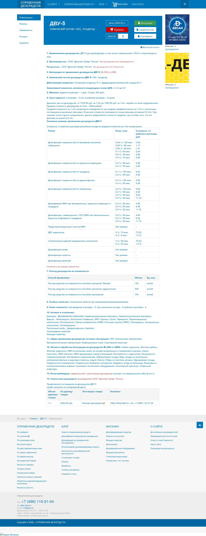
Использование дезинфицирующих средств (80, 446)
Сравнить (24, 42)
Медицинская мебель (115, 452)
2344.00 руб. (66, 402)
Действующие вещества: (60, 82)
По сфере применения (27, 452)
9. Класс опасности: (57, 307)
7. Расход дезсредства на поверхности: (68, 270)
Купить (118, 29)
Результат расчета (25, 487)
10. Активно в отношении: (60, 312)
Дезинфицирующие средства (118, 432)
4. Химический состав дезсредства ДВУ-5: (69, 77)
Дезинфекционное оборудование (120, 448)
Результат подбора (25, 464)
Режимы (23, 23)
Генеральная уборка (26, 472)
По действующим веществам (29, 448)
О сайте (53, 4)
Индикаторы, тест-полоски (117, 460)
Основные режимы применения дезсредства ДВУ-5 (74, 120)
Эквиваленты (25, 30)
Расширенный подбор (26, 460)
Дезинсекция (111, 444)
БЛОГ (65, 426)
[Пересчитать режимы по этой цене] (123, 36)
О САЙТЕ (157, 426)
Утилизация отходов (70, 457)
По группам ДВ (23, 436)
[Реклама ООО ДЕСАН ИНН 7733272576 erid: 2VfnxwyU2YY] (177, 29)
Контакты (138, 4)
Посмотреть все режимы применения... (63, 266)
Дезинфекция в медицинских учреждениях (80, 436)
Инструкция (146, 22)
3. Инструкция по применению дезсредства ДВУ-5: (74, 71)
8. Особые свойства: (58, 301)
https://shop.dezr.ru (120, 402)
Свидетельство (146, 29)
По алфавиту (22, 432)
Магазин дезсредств (92, 402)
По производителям (25, 440)
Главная (33, 418)
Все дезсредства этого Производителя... (117, 61)
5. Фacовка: (53, 92)
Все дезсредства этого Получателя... (108, 66)
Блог (102, 4)
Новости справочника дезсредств (76, 432)
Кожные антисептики (115, 436)
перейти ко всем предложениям (142, 102)
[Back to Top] (200, 425)
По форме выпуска (25, 456)
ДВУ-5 (43, 418)
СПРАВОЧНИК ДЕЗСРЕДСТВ (35, 426)
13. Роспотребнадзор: (58, 373)
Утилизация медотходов (116, 456)
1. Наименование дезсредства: (63, 53)
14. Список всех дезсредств (62, 378)
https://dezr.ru (25, 505)
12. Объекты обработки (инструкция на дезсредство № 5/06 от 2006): (84, 346)
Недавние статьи (69, 473)
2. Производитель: (57, 61)
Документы (66, 465)
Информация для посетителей (164, 436)
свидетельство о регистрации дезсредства (92, 373)
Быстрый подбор (24, 444)
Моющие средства (114, 440)
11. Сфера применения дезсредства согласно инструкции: (78, 338)
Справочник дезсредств (78, 4)
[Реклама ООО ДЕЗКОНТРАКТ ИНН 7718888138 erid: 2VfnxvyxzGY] (177, 67)
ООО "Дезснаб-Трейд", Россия (83, 61)
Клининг (65, 461)
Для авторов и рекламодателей (164, 432)
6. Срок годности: (56, 97)
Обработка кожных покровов (29, 477)
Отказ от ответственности (162, 440)
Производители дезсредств (162, 448)
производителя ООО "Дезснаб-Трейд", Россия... (101, 378)
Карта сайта (156, 444)
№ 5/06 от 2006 (108, 71)
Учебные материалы (70, 469)
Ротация (23, 36)
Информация (26, 17)
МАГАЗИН (112, 426)
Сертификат (146, 36)
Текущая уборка (24, 468)
